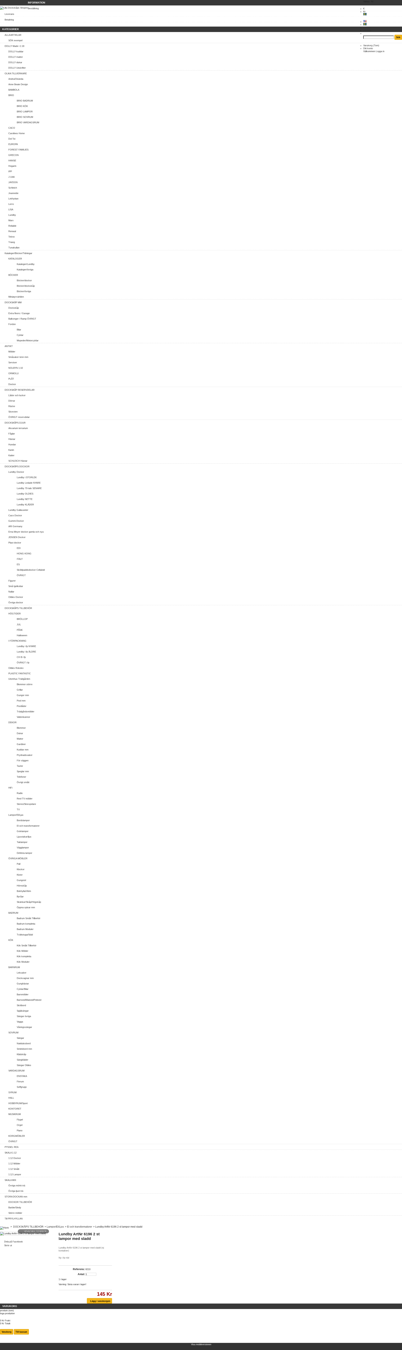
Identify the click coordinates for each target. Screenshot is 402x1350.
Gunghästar (23, 983)
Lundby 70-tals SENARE (29, 488)
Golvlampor (22, 831)
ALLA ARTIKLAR (13, 35)
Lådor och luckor (17, 395)
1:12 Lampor (14, 1174)
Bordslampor (23, 820)
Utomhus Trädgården (19, 679)
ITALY (20, 559)
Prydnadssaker (24, 755)
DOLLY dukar (15, 62)
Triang (11, 242)
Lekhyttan (13, 198)
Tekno (11, 236)
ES (18, 564)
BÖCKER (13, 275)
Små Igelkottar (15, 586)
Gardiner (21, 744)
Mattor (20, 738)
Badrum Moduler (25, 929)
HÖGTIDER (14, 613)
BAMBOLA (13, 90)
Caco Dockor (15, 515)
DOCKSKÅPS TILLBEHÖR (18, 608)
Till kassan (21, 1332)
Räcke (11, 406)
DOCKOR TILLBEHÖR (20, 1202)
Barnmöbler (22, 994)
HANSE (12, 160)
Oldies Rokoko (15, 668)
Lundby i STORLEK (27, 477)
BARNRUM (14, 967)
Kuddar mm (22, 749)
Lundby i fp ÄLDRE (26, 651)
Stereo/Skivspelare (26, 804)
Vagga (20, 1021)
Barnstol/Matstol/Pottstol (29, 1000)
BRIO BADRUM (25, 100)
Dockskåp (13, 308)
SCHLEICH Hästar (17, 461)
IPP (10, 171)
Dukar (20, 733)
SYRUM (12, 1092)
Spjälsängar (23, 1011)
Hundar (12, 444)
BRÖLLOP (22, 619)
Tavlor (20, 766)
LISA (10, 209)
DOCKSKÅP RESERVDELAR (20, 390)
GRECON (13, 155)
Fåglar (11, 433)
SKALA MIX (10, 1180)
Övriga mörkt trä (16, 1185)
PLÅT (11, 379)
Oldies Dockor (15, 597)
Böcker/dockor (24, 280)
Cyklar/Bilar (22, 989)
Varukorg (371, 45)
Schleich (12, 187)
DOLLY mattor (15, 57)
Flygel (20, 1119)
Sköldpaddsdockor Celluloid (31, 570)
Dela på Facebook (13, 1241)
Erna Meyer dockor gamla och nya (26, 531)
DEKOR (12, 722)
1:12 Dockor (14, 1158)
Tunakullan (13, 247)
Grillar (20, 689)
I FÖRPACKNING (17, 641)
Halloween (22, 635)
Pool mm (21, 700)
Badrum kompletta (26, 923)
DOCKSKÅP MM (13, 302)
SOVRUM (13, 1032)
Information (36, 2)
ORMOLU (13, 373)
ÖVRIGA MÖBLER (17, 858)
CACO (11, 128)
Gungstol (21, 880)
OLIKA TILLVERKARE (16, 73)
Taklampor (22, 842)
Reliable (12, 226)
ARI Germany (15, 526)
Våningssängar (24, 1027)
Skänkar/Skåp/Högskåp (29, 902)
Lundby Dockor (16, 472)
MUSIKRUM (14, 1114)
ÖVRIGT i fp (23, 662)
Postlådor (21, 706)
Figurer (12, 580)
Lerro (11, 204)
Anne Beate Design (18, 84)
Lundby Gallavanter (18, 510)
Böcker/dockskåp (26, 286)
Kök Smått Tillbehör (26, 945)
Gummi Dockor (16, 521)
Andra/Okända (15, 79)
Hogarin (12, 166)
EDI (19, 548)
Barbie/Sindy (14, 1207)
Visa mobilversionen (201, 1344)
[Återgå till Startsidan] (4, 1226)
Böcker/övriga (24, 291)
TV (18, 809)
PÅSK (20, 630)
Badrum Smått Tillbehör (28, 918)
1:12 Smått (13, 1169)
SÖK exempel (15, 40)
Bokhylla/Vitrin (24, 891)
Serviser (12, 362)
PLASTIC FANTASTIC (19, 673)
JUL (19, 624)
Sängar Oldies (24, 1065)
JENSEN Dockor (17, 537)
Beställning (33, 8)
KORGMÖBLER (16, 1136)
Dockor (12, 384)
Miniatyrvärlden (16, 296)
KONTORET (14, 1108)
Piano (19, 1130)
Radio (20, 793)
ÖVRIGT (21, 575)
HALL (11, 1098)
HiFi (10, 787)
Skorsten (13, 411)
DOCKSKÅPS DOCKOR (17, 466)
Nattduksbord (24, 1043)
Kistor (20, 874)
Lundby (12, 215)
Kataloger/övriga (25, 269)
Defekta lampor (24, 853)
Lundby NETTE (24, 499)
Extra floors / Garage (19, 313)
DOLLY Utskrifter (17, 68)
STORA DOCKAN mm (16, 1196)
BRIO (11, 95)
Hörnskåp (22, 885)
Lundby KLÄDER (25, 504)
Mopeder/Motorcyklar (28, 340)
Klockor (20, 869)
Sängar (20, 1038)
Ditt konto (368, 48)
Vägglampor (23, 847)
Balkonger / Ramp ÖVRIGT (22, 318)
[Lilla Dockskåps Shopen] (14, 8)
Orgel (19, 1125)
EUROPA (13, 144)
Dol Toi (11, 138)
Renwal (12, 231)
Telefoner (21, 777)
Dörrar (11, 400)
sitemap (367, 30)
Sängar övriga (24, 1016)
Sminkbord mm (24, 1049)
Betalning (9, 19)
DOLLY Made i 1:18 (14, 46)
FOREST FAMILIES (18, 149)
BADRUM (13, 913)
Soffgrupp (22, 1087)
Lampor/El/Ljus (15, 815)
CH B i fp (21, 657)
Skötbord (21, 1005)
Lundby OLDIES (25, 493)
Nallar (11, 591)
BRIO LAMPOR (25, 111)
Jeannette (13, 193)
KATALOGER (15, 258)
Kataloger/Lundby (26, 264)
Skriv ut (8, 1245)
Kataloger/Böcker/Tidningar (18, 253)
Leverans (9, 14)
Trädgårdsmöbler (25, 711)
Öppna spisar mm (26, 907)
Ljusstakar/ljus (24, 836)
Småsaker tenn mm (18, 357)
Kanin (11, 450)
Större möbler (15, 1213)
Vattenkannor (23, 717)
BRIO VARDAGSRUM (28, 122)
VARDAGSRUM (16, 1070)
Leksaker (21, 972)
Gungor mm (23, 695)
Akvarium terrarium (18, 428)
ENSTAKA (22, 1076)
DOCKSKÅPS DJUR (15, 422)
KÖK (10, 940)
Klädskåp (21, 1054)
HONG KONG (24, 553)
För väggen (22, 760)
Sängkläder (22, 1059)
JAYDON (13, 182)
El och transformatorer (28, 826)
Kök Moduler (23, 962)
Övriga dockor (15, 602)
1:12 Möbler (14, 1163)
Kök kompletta (24, 956)
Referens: (79, 1269)
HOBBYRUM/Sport (18, 1103)
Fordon (12, 324)
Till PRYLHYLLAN (14, 1218)
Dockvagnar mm (25, 978)
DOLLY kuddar (15, 51)
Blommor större (24, 684)
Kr (364, 11)
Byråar (20, 896)
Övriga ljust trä (15, 1191)
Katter (11, 455)
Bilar (19, 329)
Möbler (11, 351)
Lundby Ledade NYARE (29, 483)
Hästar (11, 439)
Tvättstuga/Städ (25, 934)
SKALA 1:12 (11, 1152)
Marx (11, 220)
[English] (365, 21)
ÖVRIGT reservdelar (19, 417)
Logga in (380, 51)
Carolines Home (16, 133)
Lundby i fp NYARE (26, 646)
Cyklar (20, 335)
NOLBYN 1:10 (15, 368)
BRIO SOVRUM (25, 117)
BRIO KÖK (22, 106)
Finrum (20, 1081)
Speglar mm (23, 771)
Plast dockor (14, 542)
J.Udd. (11, 177)
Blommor (21, 728)
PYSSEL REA (11, 1147)
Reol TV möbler (24, 798)
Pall (18, 864)
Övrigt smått (23, 782)
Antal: (81, 1274)
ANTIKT (9, 346)
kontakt (367, 27)
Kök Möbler (22, 951)
